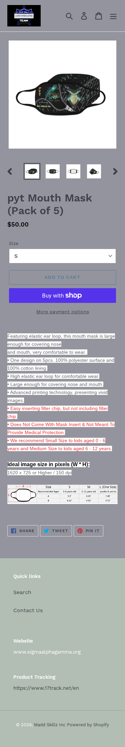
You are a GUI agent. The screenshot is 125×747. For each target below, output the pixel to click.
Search (22, 592)
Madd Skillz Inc (49, 724)
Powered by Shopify (88, 724)
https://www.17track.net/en (46, 688)
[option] (32, 171)
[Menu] (113, 15)
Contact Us (28, 610)
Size (13, 243)
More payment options (62, 311)
